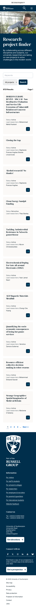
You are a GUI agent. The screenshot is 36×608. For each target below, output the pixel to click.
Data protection (11, 593)
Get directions (13, 539)
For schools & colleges (14, 485)
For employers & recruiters (15, 493)
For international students (15, 500)
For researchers (11, 489)
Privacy (9, 590)
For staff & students (13, 481)
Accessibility (10, 586)
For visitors (10, 477)
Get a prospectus (15, 569)
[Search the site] (24, 8)
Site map (9, 583)
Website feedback (12, 504)
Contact (9, 600)
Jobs (8, 604)
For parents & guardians (14, 496)
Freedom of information (14, 597)
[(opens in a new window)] (8, 554)
